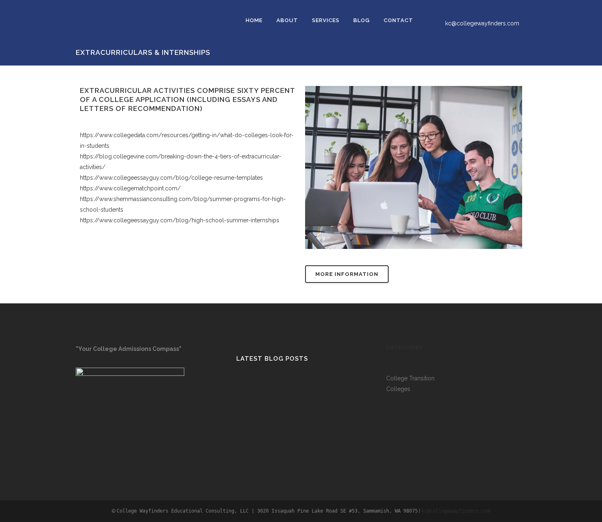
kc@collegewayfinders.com (482, 23)
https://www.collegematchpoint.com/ (130, 188)
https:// (89, 135)
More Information (346, 274)
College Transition (410, 378)
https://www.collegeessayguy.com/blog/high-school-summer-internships (179, 220)
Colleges (398, 389)
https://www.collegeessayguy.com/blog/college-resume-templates (171, 177)
